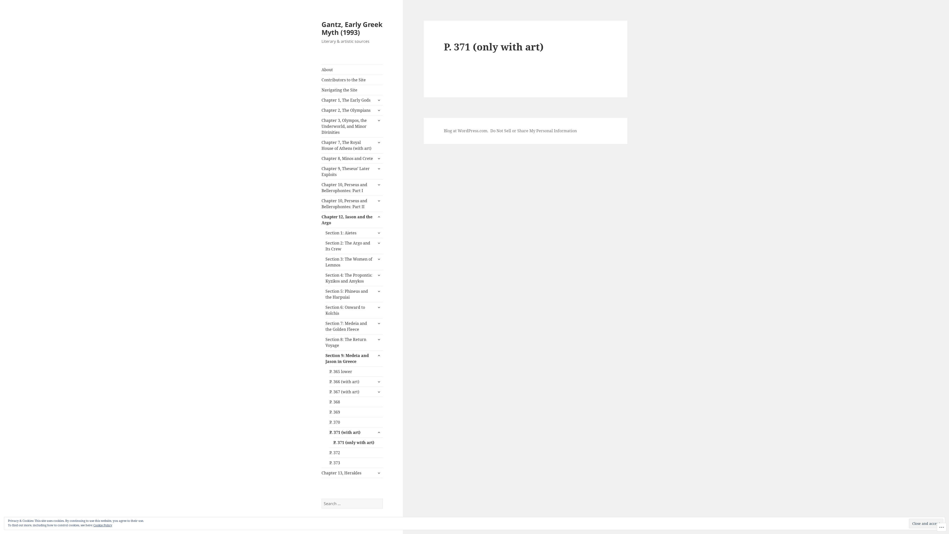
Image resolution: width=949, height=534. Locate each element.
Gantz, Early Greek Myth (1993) (352, 28)
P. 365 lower (340, 371)
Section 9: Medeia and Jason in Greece (347, 358)
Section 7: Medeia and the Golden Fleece (346, 326)
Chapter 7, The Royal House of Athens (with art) (346, 145)
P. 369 (334, 412)
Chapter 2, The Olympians (346, 110)
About (327, 69)
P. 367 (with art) (344, 392)
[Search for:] (352, 503)
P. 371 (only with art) (353, 442)
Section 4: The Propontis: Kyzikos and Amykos (348, 278)
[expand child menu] (379, 100)
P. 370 (334, 422)
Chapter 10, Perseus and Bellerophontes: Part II (344, 203)
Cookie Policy (102, 525)
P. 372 (334, 452)
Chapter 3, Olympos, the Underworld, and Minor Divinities (344, 126)
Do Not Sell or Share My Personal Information (533, 131)
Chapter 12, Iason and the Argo (347, 219)
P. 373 (334, 463)
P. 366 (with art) (344, 381)
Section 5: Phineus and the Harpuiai (346, 294)
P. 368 (334, 402)
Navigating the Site (339, 90)
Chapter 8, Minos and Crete (347, 158)
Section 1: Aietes (340, 233)
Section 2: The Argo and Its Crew (347, 246)
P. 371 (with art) (344, 432)
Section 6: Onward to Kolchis (345, 310)
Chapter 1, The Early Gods (346, 100)
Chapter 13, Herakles (341, 473)
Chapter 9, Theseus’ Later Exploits (346, 171)
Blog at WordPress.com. (466, 131)
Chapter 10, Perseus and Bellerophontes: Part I (344, 187)
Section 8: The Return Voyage (345, 342)
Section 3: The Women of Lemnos (348, 262)
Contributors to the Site (344, 80)
